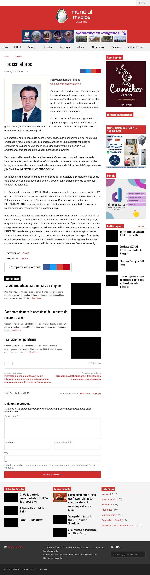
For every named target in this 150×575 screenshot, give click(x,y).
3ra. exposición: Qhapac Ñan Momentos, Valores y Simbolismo (80, 520)
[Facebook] (133, 3)
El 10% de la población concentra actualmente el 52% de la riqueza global (34, 498)
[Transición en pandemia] (86, 348)
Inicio (5, 47)
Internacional (108, 499)
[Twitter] (88, 71)
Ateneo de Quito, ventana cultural (119, 525)
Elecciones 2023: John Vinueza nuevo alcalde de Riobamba (131, 250)
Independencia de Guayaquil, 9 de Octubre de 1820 (132, 233)
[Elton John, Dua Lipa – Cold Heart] (112, 266)
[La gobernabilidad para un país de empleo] (86, 294)
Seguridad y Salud (111, 520)
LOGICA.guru (42, 570)
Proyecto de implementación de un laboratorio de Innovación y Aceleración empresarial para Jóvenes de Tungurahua (27, 379)
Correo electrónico (64, 442)
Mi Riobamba (98, 47)
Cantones (80, 47)
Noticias (32, 47)
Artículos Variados (15, 489)
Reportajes (65, 47)
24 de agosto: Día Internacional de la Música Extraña (82, 531)
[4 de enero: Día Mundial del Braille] (11, 510)
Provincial (107, 504)
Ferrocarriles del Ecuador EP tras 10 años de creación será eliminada (77, 377)
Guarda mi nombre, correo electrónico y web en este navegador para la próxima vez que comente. (50, 466)
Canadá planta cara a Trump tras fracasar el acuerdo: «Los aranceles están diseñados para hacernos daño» (82, 502)
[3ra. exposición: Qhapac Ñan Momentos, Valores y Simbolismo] (60, 519)
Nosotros (116, 47)
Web (6, 453)
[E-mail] (93, 71)
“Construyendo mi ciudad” (31, 520)
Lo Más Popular (114, 226)
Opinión (26, 253)
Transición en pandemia (20, 339)
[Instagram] (128, 3)
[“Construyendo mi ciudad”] (11, 522)
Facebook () (85, 394)
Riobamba (107, 510)
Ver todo (141, 226)
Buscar (142, 3)
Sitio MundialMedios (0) (68, 394)
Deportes (48, 47)
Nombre (9, 442)
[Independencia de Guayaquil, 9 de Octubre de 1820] (112, 236)
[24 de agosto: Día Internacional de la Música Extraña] (60, 532)
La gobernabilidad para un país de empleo (32, 285)
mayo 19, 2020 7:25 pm (13, 72)
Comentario (11, 416)
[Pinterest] (98, 71)
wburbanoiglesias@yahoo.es (65, 84)
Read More (36, 298)
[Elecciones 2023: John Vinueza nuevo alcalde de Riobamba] (112, 251)
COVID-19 (18, 47)
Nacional (106, 494)
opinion (24, 258)
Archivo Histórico (136, 47)
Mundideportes (109, 515)
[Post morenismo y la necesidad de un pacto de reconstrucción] (86, 320)
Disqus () (96, 394)
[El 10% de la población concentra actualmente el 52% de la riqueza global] (11, 497)
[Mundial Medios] (75, 18)
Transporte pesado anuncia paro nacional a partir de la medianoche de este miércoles (132, 281)
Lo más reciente (62, 489)
